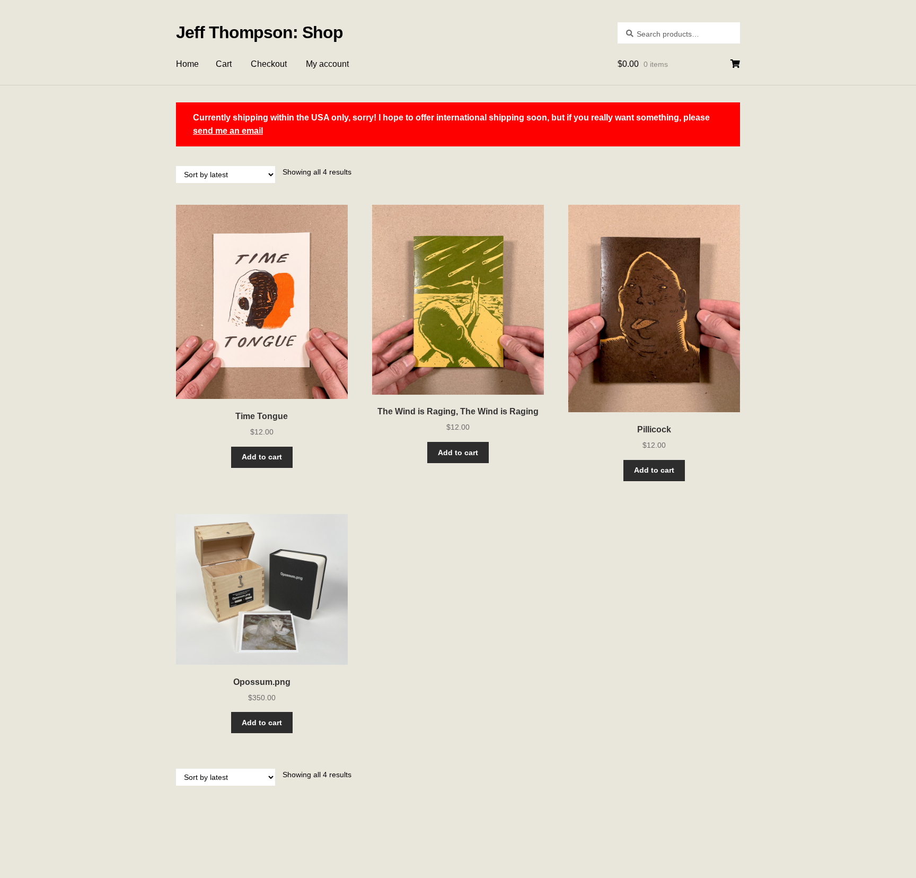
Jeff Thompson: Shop (259, 32)
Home (187, 63)
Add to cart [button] (262, 457)
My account (327, 63)
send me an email (228, 130)
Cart (224, 63)
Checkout (269, 63)
